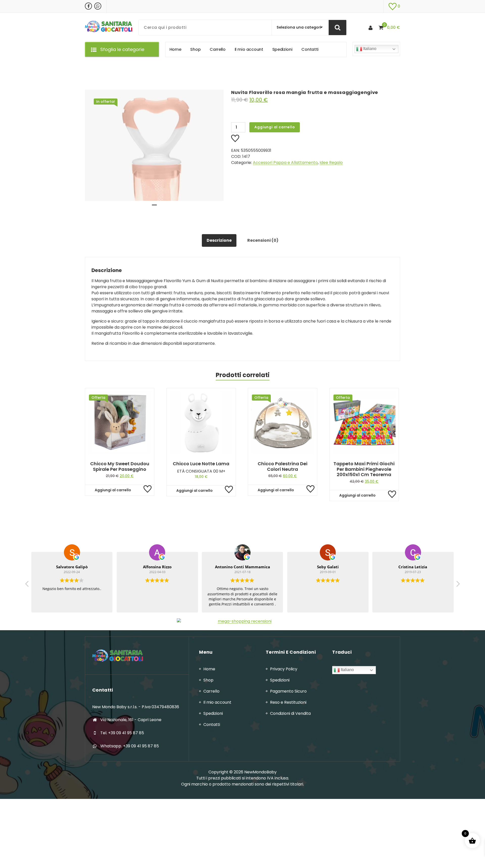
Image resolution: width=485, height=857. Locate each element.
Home (209, 669)
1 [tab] (154, 207)
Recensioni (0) (262, 240)
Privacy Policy (283, 669)
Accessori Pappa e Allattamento (285, 162)
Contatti (211, 724)
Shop (208, 680)
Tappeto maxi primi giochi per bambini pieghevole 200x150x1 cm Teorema (364, 469)
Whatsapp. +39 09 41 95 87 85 (129, 746)
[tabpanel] (154, 145)
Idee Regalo (331, 162)
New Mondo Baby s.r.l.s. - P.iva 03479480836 (135, 707)
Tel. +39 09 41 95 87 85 (122, 733)
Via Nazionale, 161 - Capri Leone (130, 720)
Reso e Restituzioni (288, 702)
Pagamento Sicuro (288, 691)
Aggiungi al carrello (274, 127)
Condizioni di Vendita (290, 713)
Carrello (211, 691)
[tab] (219, 240)
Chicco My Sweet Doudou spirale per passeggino (119, 466)
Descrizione (219, 240)
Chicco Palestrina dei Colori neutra (282, 466)
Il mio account (217, 702)
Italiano (369, 48)
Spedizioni (213, 713)
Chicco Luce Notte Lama (201, 464)
